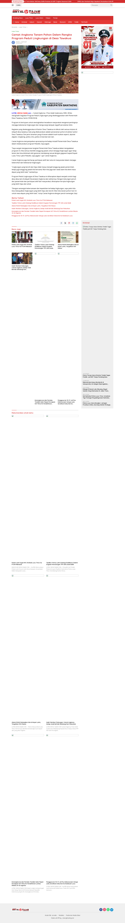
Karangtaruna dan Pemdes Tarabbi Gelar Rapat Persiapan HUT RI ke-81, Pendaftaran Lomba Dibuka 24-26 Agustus (45, 212)
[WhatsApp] (108, 909)
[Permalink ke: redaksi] (13, 42)
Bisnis (55, 22)
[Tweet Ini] (65, 223)
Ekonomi (63, 22)
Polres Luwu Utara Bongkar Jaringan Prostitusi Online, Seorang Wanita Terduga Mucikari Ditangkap (96, 404)
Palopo (48, 18)
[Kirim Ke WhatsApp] (76, 223)
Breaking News (18, 18)
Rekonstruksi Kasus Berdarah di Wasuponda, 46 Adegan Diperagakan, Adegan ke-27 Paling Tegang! (95, 383)
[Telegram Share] (73, 223)
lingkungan (24, 42)
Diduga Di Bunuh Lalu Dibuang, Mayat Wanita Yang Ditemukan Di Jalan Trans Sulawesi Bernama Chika (95, 390)
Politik (76, 22)
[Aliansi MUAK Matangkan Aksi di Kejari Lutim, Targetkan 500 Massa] (68, 237)
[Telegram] (111, 909)
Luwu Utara (39, 18)
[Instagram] (104, 909)
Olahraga (48, 22)
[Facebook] (100, 909)
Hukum (32, 22)
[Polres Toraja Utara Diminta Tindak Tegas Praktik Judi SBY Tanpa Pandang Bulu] (97, 299)
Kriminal (24, 22)
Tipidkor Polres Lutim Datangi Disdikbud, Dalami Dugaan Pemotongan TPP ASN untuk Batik (41, 203)
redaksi (18, 42)
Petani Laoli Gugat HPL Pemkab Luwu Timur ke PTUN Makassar (32, 200)
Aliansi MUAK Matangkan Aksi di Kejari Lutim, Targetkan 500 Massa (33, 206)
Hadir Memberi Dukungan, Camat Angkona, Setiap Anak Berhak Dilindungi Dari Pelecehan (41, 208)
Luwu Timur (29, 18)
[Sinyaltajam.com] (26, 11)
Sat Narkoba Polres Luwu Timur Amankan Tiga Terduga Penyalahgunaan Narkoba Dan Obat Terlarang (96, 397)
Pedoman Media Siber (73, 915)
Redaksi (61, 915)
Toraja (55, 18)
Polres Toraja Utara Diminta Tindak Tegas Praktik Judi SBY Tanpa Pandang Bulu (96, 376)
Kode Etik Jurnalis (51, 915)
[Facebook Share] (61, 223)
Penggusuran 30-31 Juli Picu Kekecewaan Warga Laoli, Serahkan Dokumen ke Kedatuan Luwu (42, 216)
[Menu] (13, 5)
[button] (111, 5)
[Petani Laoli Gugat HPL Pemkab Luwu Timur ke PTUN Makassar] (22, 237)
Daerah (39, 22)
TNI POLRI (84, 22)
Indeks (19, 5)
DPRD (70, 22)
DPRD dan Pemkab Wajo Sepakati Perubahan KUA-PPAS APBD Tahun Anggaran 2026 (85, 1)
